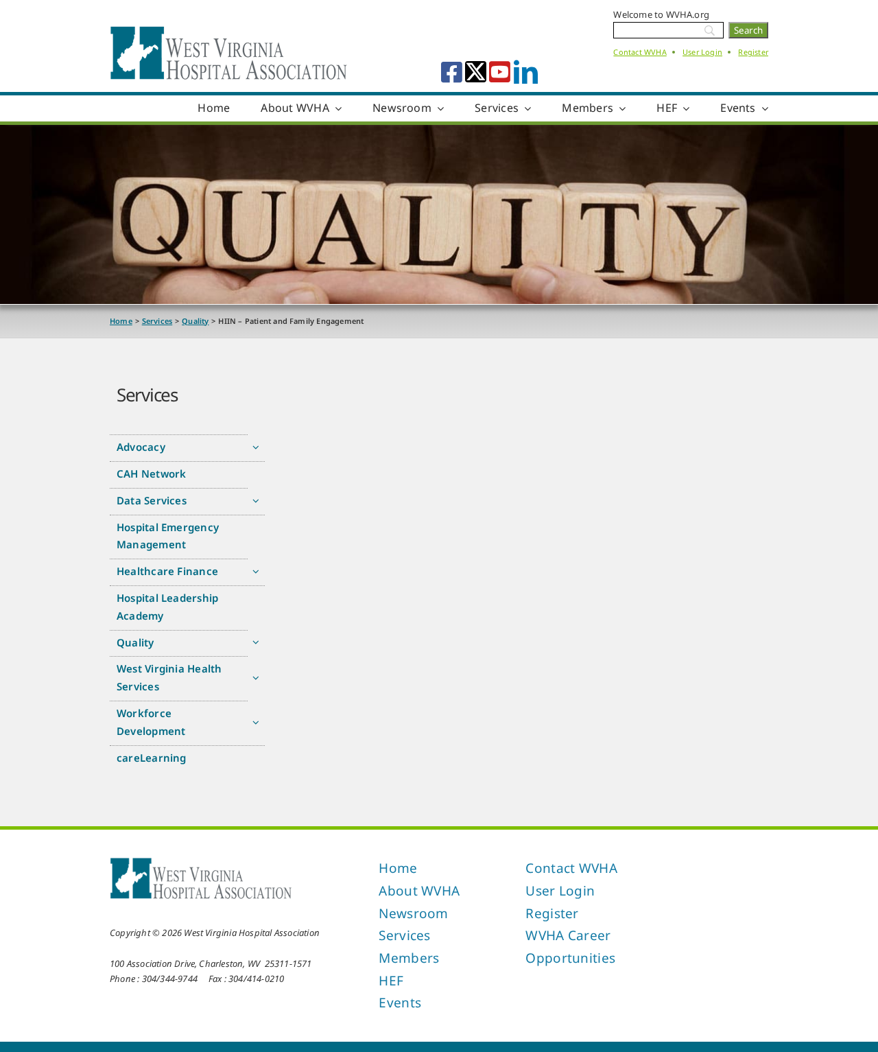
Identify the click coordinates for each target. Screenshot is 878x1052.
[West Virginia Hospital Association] (201, 861)
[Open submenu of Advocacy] (256, 447)
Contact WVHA (639, 52)
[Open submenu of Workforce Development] (256, 722)
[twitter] (475, 71)
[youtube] (499, 72)
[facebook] (451, 72)
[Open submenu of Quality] (256, 642)
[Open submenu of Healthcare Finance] (256, 571)
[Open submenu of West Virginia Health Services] (256, 677)
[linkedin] (526, 72)
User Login (702, 52)
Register (753, 52)
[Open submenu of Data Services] (256, 500)
